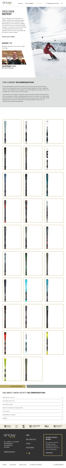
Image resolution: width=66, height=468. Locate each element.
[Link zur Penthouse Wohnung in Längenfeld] (34, 426)
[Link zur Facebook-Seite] (26, 453)
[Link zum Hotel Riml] (46, 426)
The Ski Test (39, 3)
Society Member (29, 3)
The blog (20, 3)
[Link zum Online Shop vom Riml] (16, 426)
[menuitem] (61, 3)
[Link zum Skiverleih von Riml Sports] (23, 426)
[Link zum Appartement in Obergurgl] (57, 426)
